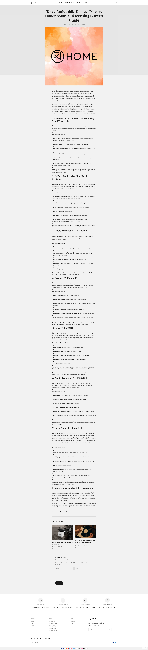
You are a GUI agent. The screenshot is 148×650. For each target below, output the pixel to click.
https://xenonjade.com (64, 500)
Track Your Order (53, 623)
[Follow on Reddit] (49, 638)
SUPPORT (78, 2)
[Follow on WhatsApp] (46, 638)
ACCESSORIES (68, 2)
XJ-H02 (32, 623)
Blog (72, 623)
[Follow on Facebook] (31, 638)
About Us (73, 621)
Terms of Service (53, 633)
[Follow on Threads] (34, 638)
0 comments (82, 24)
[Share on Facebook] (57, 511)
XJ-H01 (32, 621)
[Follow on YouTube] (40, 638)
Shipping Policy (53, 630)
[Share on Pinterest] (63, 511)
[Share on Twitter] (60, 511)
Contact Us (52, 621)
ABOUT (86, 2)
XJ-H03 (32, 625)
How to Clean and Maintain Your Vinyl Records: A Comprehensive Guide (85, 541)
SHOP (60, 2)
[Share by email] (66, 511)
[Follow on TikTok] (43, 638)
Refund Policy (52, 628)
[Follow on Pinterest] (37, 638)
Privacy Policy (81, 562)
